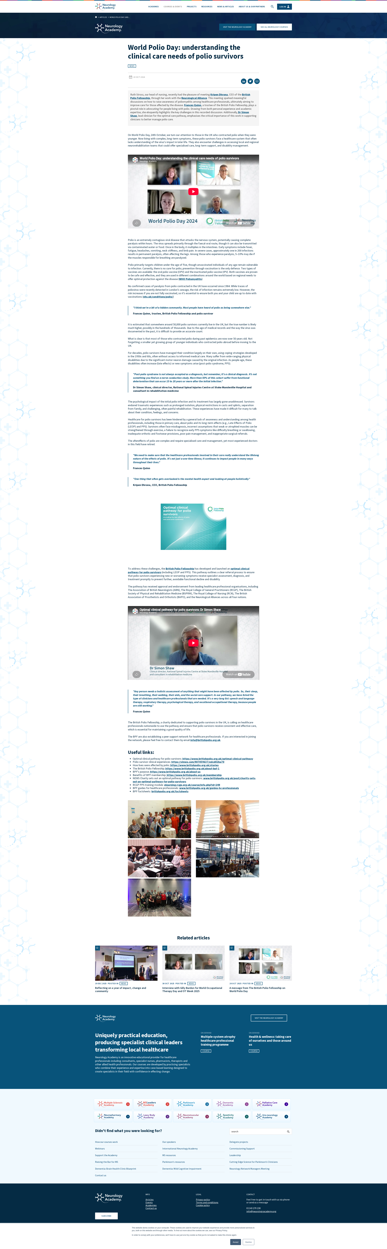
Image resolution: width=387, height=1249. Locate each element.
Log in (283, 6)
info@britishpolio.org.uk (205, 740)
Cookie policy (203, 1205)
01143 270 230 (253, 1208)
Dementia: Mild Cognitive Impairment (182, 1168)
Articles (150, 1199)
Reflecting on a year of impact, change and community (120, 989)
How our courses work (106, 1141)
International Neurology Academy (180, 1148)
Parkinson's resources (173, 1161)
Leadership (235, 1155)
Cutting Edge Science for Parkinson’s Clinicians (253, 1161)
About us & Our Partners (252, 6)
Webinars (100, 1148)
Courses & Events (173, 6)
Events (149, 1202)
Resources (206, 6)
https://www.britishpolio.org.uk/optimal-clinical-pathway (217, 758)
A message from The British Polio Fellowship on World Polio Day (257, 989)
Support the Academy (106, 1155)
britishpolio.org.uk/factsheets (169, 791)
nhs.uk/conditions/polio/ (158, 296)
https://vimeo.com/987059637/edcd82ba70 (197, 762)
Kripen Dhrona (219, 94)
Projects (192, 6)
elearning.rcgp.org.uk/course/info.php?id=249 (192, 785)
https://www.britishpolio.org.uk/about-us (175, 771)
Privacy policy (203, 1199)
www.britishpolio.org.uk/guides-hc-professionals (209, 788)
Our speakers (169, 1141)
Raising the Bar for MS (106, 1161)
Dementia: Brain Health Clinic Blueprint (115, 1168)
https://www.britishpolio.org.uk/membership (194, 775)
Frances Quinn (192, 105)
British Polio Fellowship (180, 568)
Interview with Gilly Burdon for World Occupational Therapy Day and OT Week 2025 (192, 989)
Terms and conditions (207, 1202)
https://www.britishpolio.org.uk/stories (194, 765)
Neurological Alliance (194, 98)
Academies (153, 6)
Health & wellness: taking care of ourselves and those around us (270, 1041)
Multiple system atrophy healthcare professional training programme (218, 1041)
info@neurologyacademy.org (261, 1211)
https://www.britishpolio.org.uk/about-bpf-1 (192, 768)
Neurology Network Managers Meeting (249, 1168)
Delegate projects (238, 1141)
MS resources (169, 1155)
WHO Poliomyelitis (190, 279)
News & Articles (225, 6)
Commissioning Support (242, 1148)
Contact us (100, 1175)
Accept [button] (235, 1242)
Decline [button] (248, 1242)
